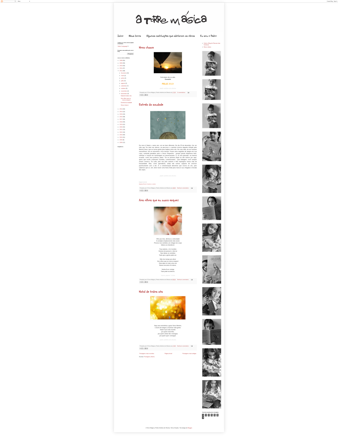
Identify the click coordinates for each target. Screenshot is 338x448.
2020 (121, 127)
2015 (121, 114)
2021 (121, 129)
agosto (123, 83)
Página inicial (168, 353)
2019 (121, 124)
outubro (123, 88)
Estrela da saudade (151, 104)
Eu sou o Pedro (208, 36)
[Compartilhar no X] (144, 95)
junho (123, 78)
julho (122, 80)
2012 (121, 70)
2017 (121, 119)
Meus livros (135, 36)
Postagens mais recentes (146, 353)
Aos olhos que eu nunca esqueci (159, 200)
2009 (121, 63)
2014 (121, 111)
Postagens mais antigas (189, 353)
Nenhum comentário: (183, 188)
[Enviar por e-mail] (140, 95)
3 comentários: (181, 92)
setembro (124, 86)
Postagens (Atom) (149, 356)
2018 (121, 122)
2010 (121, 65)
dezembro (124, 93)
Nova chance (146, 47)
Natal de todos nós (151, 292)
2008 (121, 60)
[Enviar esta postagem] (188, 92)
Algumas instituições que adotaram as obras (170, 36)
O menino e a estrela (151, 184)
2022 (121, 132)
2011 (121, 68)
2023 (121, 134)
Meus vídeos (207, 47)
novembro (124, 91)
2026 (121, 142)
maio (122, 75)
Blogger (190, 428)
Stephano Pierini (142, 184)
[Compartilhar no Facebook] (145, 95)
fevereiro (123, 73)
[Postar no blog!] (142, 95)
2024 (121, 137)
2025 (121, 140)
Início (120, 36)
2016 (121, 116)
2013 (121, 109)
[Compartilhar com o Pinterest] (147, 95)
